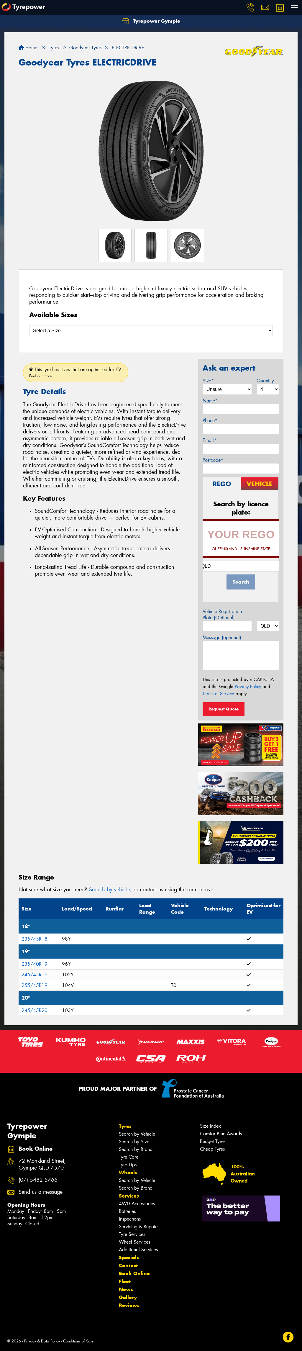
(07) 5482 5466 (38, 1180)
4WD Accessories (137, 1204)
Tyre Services (132, 1234)
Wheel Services (134, 1242)
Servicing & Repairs (138, 1227)
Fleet (125, 1281)
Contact (128, 1265)
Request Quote (224, 709)
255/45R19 (34, 985)
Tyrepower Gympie (156, 21)
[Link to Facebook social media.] (288, 1337)
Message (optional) (222, 637)
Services (129, 1196)
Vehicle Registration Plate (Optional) (222, 614)
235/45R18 (34, 939)
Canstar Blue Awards (221, 1134)
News (126, 1289)
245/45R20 (34, 1010)
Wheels (128, 1172)
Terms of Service (218, 694)
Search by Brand (135, 1149)
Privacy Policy (248, 687)
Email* (209, 440)
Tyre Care (128, 1157)
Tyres (125, 1126)
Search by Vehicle (137, 1134)
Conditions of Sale (78, 1341)
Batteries (127, 1211)
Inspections (130, 1219)
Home (30, 48)
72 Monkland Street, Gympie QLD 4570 (42, 1164)
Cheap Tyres (212, 1149)
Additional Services (138, 1250)
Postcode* (213, 460)
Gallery (128, 1297)
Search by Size (134, 1142)
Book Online (134, 1273)
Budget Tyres (212, 1141)
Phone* (210, 420)
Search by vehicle (109, 889)
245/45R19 (34, 975)
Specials (129, 1257)
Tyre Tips (128, 1165)
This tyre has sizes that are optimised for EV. (75, 372)
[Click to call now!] (250, 7)
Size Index (210, 1126)
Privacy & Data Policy (42, 1341)
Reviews (129, 1305)
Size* (208, 381)
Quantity (265, 381)
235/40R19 (34, 964)
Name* (210, 401)
